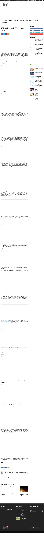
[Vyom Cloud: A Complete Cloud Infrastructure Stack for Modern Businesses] (32, 44)
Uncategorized (5, 24)
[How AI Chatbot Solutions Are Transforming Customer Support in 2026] (5, 489)
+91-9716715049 (28, 0)
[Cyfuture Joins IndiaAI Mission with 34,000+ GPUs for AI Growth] (32, 94)
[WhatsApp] (8, 34)
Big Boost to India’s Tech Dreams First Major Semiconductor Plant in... (38, 65)
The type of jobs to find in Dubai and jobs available (7, 473)
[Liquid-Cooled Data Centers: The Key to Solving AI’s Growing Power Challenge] (32, 48)
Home (1, 24)
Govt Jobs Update (4, 22)
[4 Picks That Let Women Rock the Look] (14, 489)
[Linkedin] (41, 0)
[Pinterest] (6, 34)
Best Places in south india (6, 462)
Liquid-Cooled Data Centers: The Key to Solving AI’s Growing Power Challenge (39, 49)
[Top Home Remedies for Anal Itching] (18, 509)
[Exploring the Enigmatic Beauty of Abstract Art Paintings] (3, 509)
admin (8, 477)
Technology (16, 20)
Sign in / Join (13, 0)
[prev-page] (1, 497)
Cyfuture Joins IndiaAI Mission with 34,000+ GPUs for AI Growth (39, 94)
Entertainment (28, 20)
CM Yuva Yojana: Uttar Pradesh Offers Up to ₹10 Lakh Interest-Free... (39, 69)
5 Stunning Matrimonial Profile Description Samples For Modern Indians (24, 514)
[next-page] (2, 497)
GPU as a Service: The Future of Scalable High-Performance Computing (39, 98)
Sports (34, 20)
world (6, 20)
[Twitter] (4, 34)
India (2, 20)
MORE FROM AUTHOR (11, 484)
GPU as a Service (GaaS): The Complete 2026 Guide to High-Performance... (38, 73)
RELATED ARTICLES (4, 484)
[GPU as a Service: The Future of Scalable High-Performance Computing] (32, 98)
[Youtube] (42, 0)
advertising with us (23, 0)
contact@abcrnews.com (17, 0)
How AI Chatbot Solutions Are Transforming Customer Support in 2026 (5, 494)
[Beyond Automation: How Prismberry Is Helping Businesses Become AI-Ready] (32, 53)
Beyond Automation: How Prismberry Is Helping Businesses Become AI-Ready (38, 53)
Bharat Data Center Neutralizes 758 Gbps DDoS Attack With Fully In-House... (39, 40)
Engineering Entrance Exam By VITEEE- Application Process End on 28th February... (24, 518)
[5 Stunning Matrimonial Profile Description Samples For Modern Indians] (18, 514)
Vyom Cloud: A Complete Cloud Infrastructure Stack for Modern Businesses (39, 44)
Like (41, 28)
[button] (42, 20)
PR (37, 20)
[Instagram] (39, 0)
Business (10, 20)
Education (22, 20)
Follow (41, 30)
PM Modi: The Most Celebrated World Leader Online (22, 473)
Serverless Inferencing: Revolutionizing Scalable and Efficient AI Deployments (38, 85)
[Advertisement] (22, 13)
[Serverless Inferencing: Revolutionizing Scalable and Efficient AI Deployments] (32, 85)
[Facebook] (38, 0)
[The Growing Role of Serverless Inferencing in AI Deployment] (32, 81)
